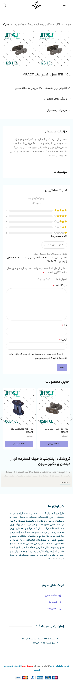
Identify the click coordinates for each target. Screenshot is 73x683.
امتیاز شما (60, 279)
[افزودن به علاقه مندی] (40, 391)
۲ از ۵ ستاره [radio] (46, 279)
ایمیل (63, 340)
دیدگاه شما (60, 285)
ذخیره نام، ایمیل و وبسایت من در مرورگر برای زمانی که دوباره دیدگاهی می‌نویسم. (37, 356)
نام (64, 325)
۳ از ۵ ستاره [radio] (43, 279)
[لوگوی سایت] (36, 5)
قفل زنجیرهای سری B (40, 24)
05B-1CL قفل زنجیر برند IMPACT (56, 430)
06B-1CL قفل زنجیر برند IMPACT (22, 430)
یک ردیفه (19, 24)
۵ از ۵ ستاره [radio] (38, 279)
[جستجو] (4, 5)
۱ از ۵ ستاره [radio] (49, 279)
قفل (58, 24)
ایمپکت (6, 24)
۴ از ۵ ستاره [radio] (41, 279)
